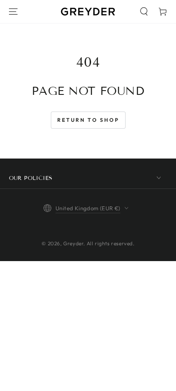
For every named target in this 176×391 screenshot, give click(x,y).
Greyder (73, 243)
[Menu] (13, 11)
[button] (144, 11)
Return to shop (88, 120)
